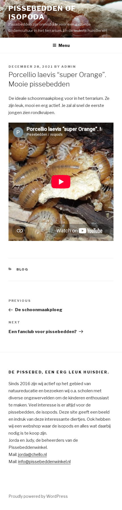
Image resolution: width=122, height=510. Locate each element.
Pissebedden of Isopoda (42, 12)
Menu (64, 45)
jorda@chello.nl (32, 454)
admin (68, 67)
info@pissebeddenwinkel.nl (44, 461)
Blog (22, 269)
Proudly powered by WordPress (38, 496)
